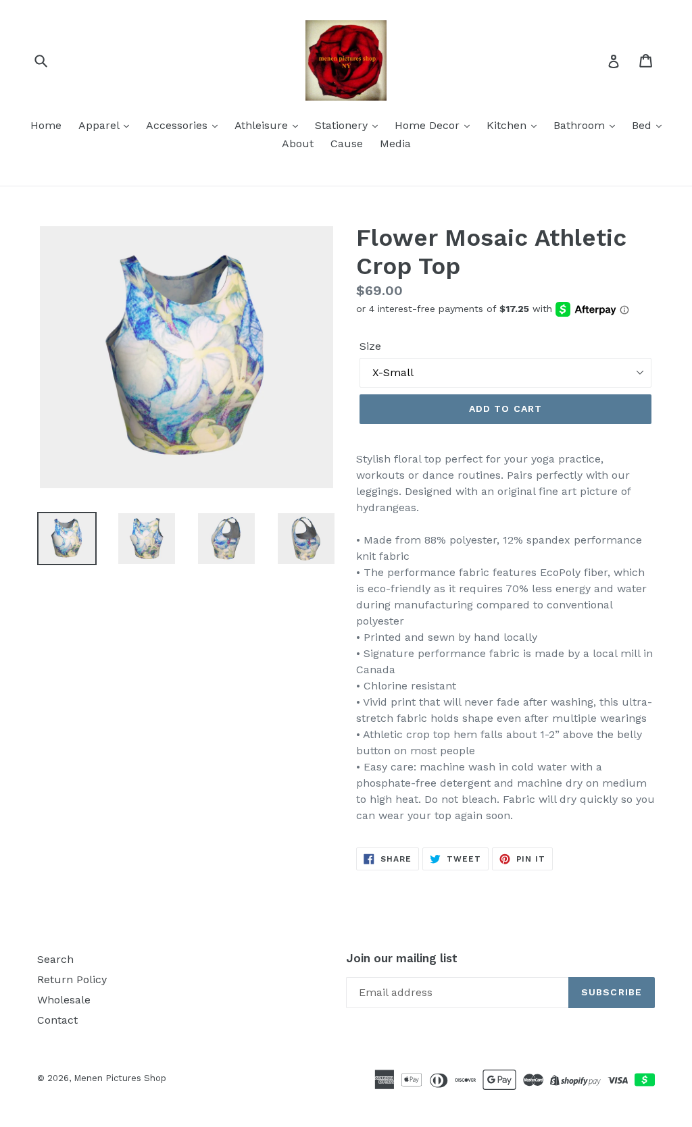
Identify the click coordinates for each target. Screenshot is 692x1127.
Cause (346, 143)
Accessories (178, 125)
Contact (57, 1020)
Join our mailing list (402, 958)
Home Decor (429, 125)
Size (370, 346)
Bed (643, 125)
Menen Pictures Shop (120, 1078)
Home (45, 125)
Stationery (343, 125)
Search (55, 959)
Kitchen (508, 125)
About (298, 143)
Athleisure (262, 125)
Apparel (100, 125)
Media (395, 143)
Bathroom (580, 125)
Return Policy (72, 979)
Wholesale (64, 999)
